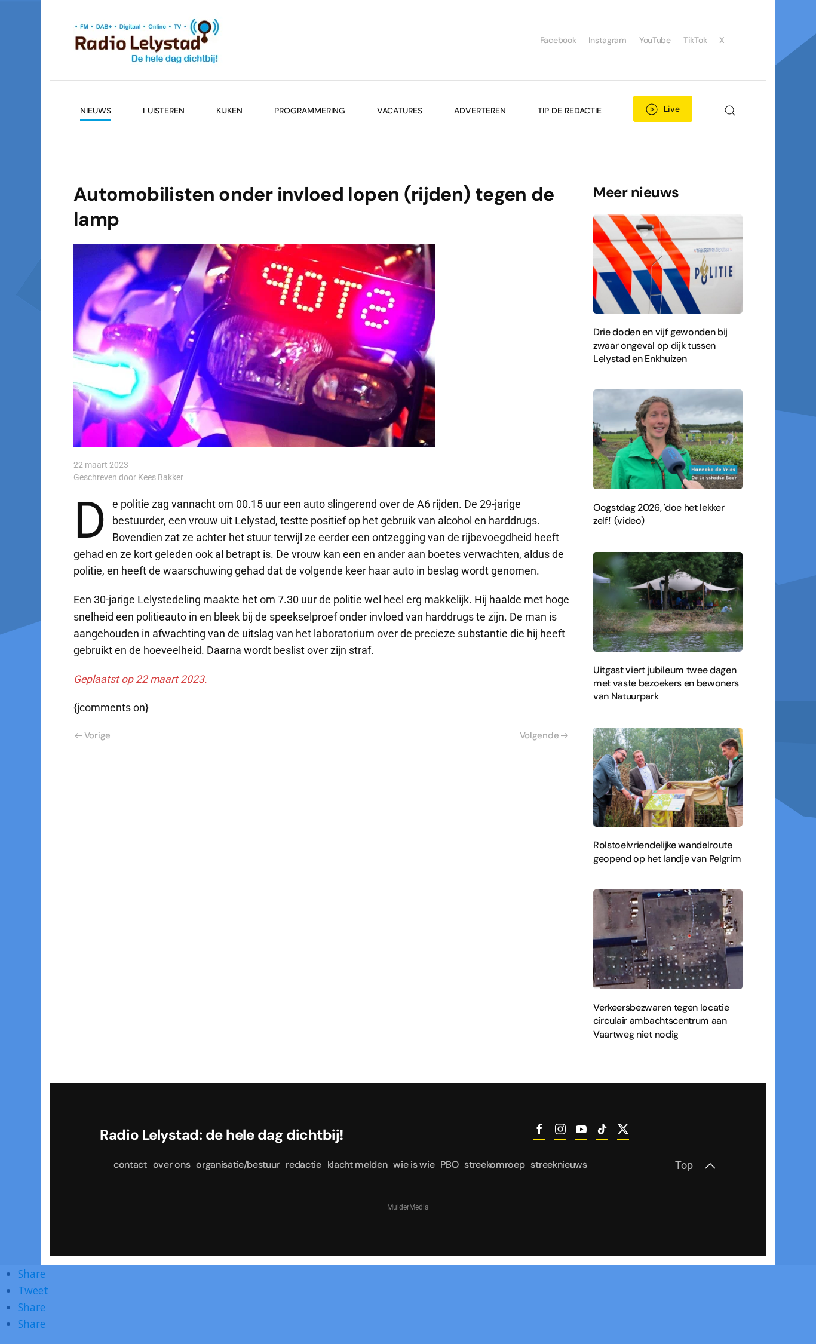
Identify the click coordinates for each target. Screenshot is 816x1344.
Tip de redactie (570, 110)
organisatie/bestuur (238, 1164)
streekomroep (494, 1164)
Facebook (558, 40)
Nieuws (95, 110)
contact (130, 1164)
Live (672, 108)
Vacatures (399, 110)
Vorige (97, 735)
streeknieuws (558, 1164)
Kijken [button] (229, 110)
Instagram (607, 40)
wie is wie (413, 1164)
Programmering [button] (309, 110)
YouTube (655, 40)
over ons (171, 1164)
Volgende (539, 735)
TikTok (695, 40)
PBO (449, 1164)
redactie (303, 1164)
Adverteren (480, 110)
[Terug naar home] (148, 40)
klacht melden (357, 1164)
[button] (730, 110)
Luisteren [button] (164, 110)
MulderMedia (408, 1207)
